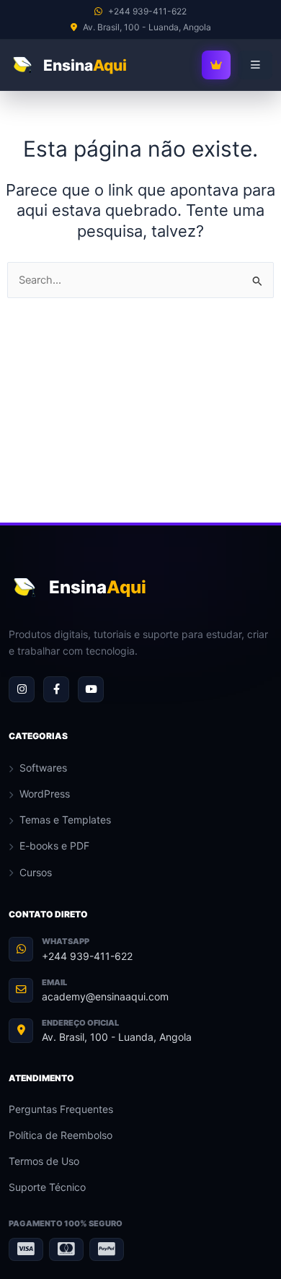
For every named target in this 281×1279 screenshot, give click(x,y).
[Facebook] (56, 689)
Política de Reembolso (60, 1135)
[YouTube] (91, 689)
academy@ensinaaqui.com (105, 996)
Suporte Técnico (47, 1187)
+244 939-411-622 (87, 956)
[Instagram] (22, 689)
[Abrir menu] (255, 65)
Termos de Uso (44, 1161)
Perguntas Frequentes (61, 1109)
